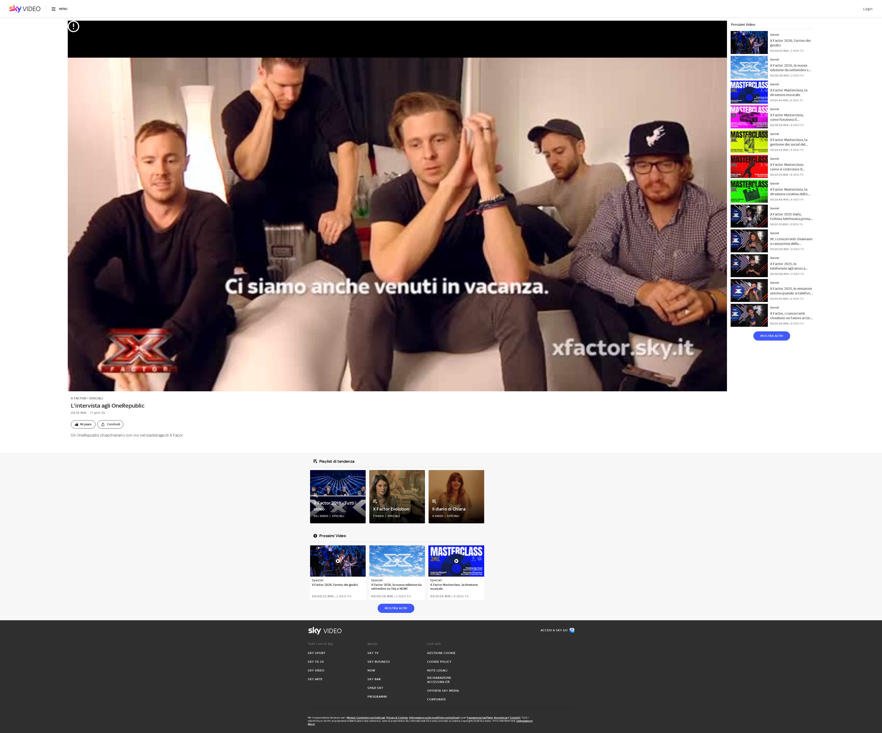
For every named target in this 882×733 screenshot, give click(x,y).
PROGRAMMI (377, 696)
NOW (371, 670)
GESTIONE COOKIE (441, 653)
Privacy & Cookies (397, 717)
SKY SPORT (316, 653)
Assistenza (500, 717)
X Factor (78, 398)
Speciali (96, 398)
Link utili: (434, 644)
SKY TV (373, 653)
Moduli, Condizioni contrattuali (366, 717)
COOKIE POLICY (439, 661)
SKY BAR (374, 679)
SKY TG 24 (316, 661)
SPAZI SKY (375, 688)
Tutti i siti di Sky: (321, 644)
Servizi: (373, 644)
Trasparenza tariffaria (479, 717)
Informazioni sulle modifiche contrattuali (434, 717)
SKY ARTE (315, 679)
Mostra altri (771, 336)
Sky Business (379, 661)
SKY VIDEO (316, 670)
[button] (83, 424)
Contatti (515, 717)
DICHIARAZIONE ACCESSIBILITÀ (439, 680)
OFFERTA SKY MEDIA (443, 690)
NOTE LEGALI (437, 670)
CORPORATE (436, 699)
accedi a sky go (554, 630)
